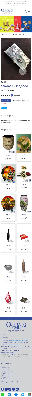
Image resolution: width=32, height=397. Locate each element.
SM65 (24, 214)
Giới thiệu (8, 3)
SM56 (24, 308)
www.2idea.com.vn (10, 5)
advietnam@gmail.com (15, 344)
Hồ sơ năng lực (5, 369)
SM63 (24, 184)
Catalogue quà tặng (6, 367)
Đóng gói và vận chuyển (7, 373)
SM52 (24, 246)
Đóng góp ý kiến (5, 377)
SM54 (24, 277)
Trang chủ (4, 34)
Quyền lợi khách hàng (6, 375)
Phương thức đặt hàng (7, 371)
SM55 (8, 308)
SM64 (8, 215)
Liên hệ (24, 3)
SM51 (8, 246)
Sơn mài (21, 34)
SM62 (8, 185)
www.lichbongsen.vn (21, 5)
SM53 (8, 277)
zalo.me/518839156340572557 (19, 340)
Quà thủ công (13, 34)
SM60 (8, 155)
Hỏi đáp (19, 3)
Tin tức (14, 3)
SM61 (24, 155)
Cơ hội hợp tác (5, 378)
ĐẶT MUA (6, 101)
